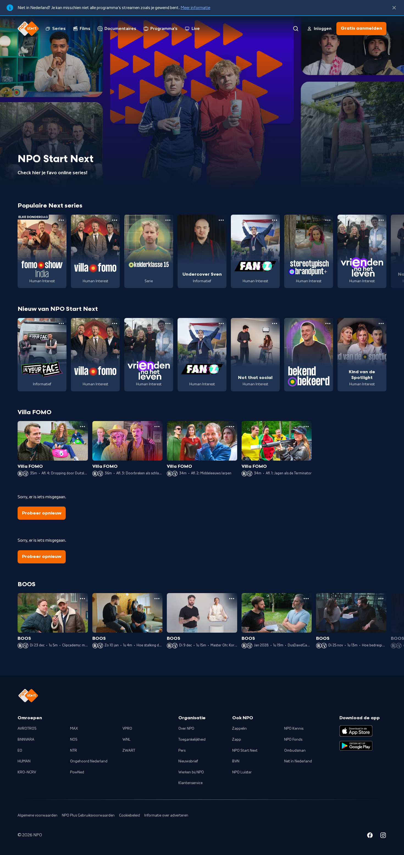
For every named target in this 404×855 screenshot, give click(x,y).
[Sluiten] (394, 7)
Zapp (236, 739)
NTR (73, 750)
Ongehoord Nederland (88, 761)
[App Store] (355, 730)
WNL (127, 739)
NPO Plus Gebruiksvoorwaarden (88, 815)
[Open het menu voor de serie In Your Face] (61, 323)
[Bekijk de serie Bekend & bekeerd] (308, 354)
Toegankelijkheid (192, 739)
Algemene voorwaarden (37, 815)
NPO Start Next (245, 750)
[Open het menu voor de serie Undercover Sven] (221, 220)
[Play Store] (355, 746)
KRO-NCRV (27, 772)
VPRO (127, 729)
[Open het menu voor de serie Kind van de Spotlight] (381, 323)
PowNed (77, 772)
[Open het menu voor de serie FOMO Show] (61, 220)
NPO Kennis (293, 729)
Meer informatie (195, 7)
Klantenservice (190, 783)
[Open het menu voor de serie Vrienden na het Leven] (381, 220)
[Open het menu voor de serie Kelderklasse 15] (168, 220)
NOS (74, 739)
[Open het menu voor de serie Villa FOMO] (114, 220)
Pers (182, 750)
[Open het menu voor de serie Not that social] (274, 323)
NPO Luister (242, 772)
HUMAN (24, 761)
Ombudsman (295, 750)
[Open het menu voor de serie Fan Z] (274, 220)
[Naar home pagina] (28, 28)
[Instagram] (383, 836)
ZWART (129, 750)
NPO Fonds (293, 739)
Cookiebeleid (129, 815)
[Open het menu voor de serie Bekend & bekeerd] (328, 323)
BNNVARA (26, 739)
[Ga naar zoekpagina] (295, 28)
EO (20, 750)
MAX (74, 729)
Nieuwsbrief (188, 761)
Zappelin (239, 729)
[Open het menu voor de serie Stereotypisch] (328, 220)
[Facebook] (370, 836)
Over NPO (186, 729)
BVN (235, 761)
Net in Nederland (298, 761)
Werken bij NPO (191, 772)
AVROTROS (27, 729)
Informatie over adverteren (166, 815)
